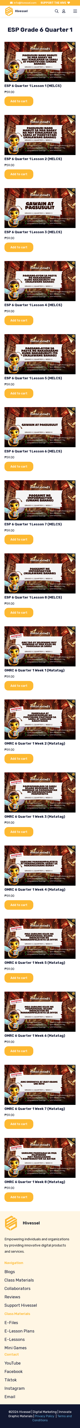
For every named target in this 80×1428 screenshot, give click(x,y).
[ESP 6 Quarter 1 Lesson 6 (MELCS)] (40, 427)
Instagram (14, 1388)
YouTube (12, 1363)
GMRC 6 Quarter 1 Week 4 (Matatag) (34, 890)
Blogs (9, 1271)
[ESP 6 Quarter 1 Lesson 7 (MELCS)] (40, 500)
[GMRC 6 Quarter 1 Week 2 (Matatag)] (40, 719)
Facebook (13, 1371)
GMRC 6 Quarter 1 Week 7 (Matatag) (34, 1109)
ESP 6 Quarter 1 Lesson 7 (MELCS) (33, 524)
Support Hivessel (20, 1305)
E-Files (11, 1322)
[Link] (63, 11)
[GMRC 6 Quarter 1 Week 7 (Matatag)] (40, 1085)
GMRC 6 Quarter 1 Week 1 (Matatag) (34, 670)
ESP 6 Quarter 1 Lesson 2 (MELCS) (33, 159)
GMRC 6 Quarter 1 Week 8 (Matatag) (34, 1182)
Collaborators (17, 1288)
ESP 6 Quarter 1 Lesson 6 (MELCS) (33, 451)
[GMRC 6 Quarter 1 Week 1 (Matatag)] (40, 646)
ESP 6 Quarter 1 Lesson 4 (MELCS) (33, 305)
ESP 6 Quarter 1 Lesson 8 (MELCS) (33, 597)
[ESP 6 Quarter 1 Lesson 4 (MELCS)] (40, 281)
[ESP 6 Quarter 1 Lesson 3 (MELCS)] (40, 208)
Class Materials (19, 1280)
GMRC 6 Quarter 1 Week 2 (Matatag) (34, 743)
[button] (57, 11)
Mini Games (15, 1347)
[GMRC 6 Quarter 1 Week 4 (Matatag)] (40, 866)
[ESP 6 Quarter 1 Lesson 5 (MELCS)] (40, 354)
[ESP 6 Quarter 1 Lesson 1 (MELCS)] (40, 62)
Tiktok (10, 1379)
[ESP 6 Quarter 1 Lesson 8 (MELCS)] (40, 573)
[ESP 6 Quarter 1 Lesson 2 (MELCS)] (40, 135)
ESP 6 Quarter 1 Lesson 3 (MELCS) (33, 232)
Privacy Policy (45, 1416)
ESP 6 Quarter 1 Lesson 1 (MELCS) (32, 86)
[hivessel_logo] (9, 11)
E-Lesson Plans (19, 1331)
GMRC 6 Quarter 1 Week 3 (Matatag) (34, 817)
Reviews (12, 1296)
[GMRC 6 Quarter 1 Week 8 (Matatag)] (40, 1158)
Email (9, 1396)
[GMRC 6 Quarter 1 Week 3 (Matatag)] (40, 792)
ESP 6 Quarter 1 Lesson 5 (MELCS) (33, 378)
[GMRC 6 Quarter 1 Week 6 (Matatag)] (40, 1012)
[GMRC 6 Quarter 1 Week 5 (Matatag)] (40, 939)
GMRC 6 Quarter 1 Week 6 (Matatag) (34, 1036)
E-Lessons (14, 1339)
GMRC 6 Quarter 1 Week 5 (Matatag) (34, 963)
